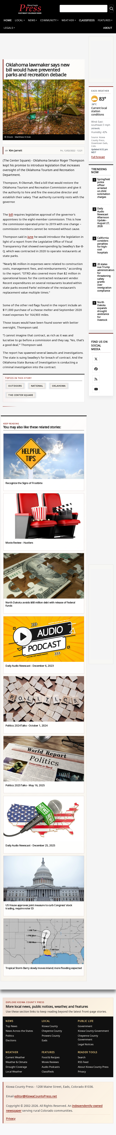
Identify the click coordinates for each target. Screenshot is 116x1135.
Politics (10, 1035)
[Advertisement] (101, 480)
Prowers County (51, 1035)
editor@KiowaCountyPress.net (35, 1096)
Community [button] (48, 20)
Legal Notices (85, 1044)
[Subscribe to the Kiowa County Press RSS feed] (96, 379)
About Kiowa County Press (93, 1067)
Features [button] (104, 20)
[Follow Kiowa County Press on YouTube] (96, 389)
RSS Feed (83, 1062)
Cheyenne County (52, 1031)
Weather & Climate (16, 1062)
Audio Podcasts (51, 1067)
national (37, 385)
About (107, 28)
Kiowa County (50, 1026)
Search (81, 1057)
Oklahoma (58, 385)
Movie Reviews (50, 1062)
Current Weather (15, 1057)
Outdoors (15, 385)
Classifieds (87, 20)
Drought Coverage (16, 1067)
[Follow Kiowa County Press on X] (96, 359)
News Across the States (19, 1031)
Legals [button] (8, 28)
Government (85, 1026)
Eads (44, 1040)
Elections (11, 1040)
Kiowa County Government (93, 1031)
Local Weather (14, 1071)
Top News (11, 1026)
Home (8, 20)
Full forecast (98, 157)
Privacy (82, 1071)
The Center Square (20, 395)
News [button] (31, 20)
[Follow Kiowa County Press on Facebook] (96, 369)
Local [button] (19, 20)
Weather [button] (68, 20)
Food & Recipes (51, 1057)
